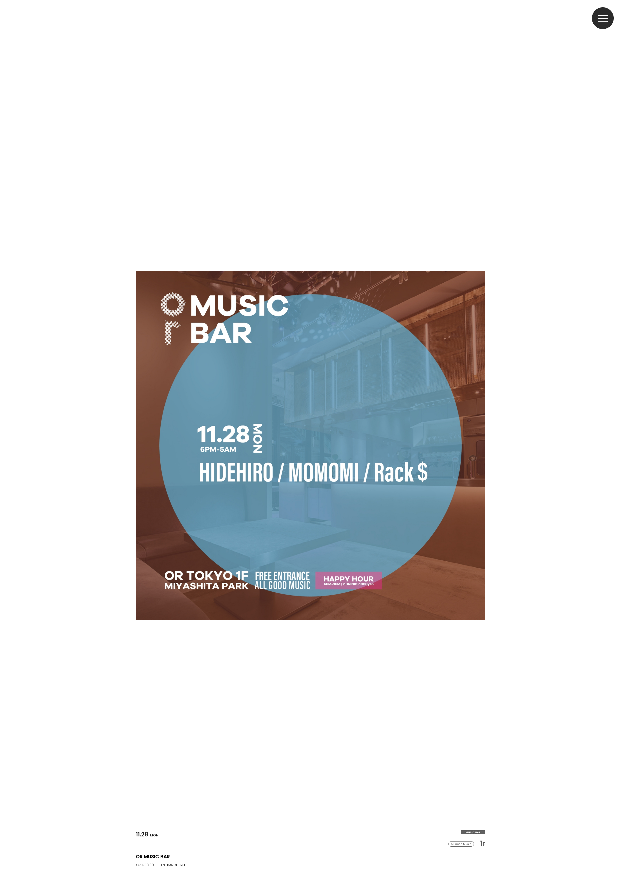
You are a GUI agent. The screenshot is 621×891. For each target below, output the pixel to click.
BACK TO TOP (612, 872)
